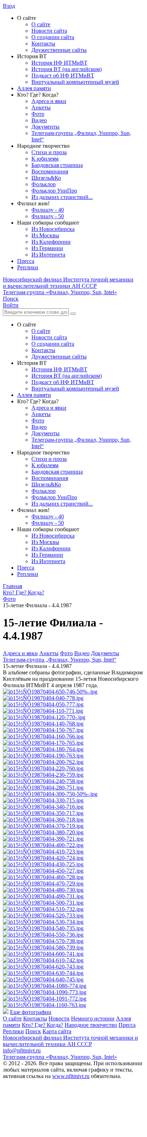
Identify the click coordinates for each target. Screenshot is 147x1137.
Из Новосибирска (53, 229)
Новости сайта (49, 31)
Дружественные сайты (59, 50)
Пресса (25, 261)
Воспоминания (49, 171)
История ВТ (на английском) (66, 69)
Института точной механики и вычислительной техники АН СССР (68, 282)
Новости (59, 1018)
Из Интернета (48, 255)
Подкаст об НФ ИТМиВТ (62, 75)
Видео (39, 120)
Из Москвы (45, 235)
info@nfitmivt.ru (22, 1050)
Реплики (27, 267)
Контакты (43, 44)
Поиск (33, 1031)
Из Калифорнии (51, 242)
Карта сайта (56, 1031)
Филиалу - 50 (47, 216)
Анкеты (41, 107)
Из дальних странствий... (62, 197)
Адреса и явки (48, 101)
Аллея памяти (34, 88)
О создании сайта (52, 37)
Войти (11, 305)
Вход (9, 6)
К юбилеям (45, 159)
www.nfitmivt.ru (71, 1076)
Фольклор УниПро (54, 191)
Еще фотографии (30, 1012)
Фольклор (43, 184)
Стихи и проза (49, 152)
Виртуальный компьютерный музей (75, 82)
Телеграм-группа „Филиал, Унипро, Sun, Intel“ (59, 660)
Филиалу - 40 (47, 210)
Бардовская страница (57, 165)
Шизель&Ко (46, 178)
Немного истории (93, 1018)
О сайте (40, 24)
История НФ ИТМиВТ (59, 63)
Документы (45, 127)
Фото (37, 114)
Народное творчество (91, 1025)
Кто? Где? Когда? (42, 1025)
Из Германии (47, 248)
